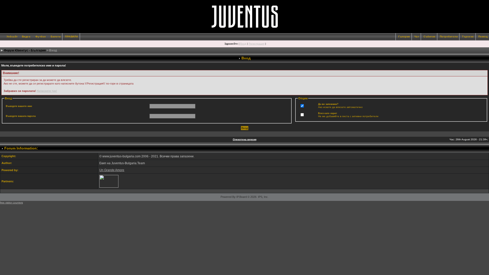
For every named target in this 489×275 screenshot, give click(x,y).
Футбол (40, 36)
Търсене (468, 36)
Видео (26, 36)
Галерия (404, 36)
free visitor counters (11, 202)
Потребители (449, 36)
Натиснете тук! (47, 90)
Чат (416, 36)
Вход (243, 43)
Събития (430, 36)
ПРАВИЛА (71, 36)
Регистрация (256, 43)
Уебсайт (12, 36)
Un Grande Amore (111, 170)
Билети (56, 36)
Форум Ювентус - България (25, 50)
